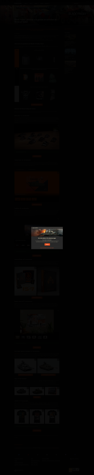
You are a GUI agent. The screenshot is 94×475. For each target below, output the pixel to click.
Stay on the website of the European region (47, 247)
